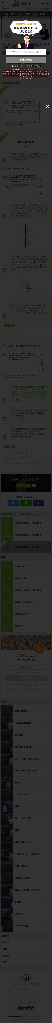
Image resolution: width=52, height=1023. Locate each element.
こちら (20, 78)
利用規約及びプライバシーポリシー (15, 71)
